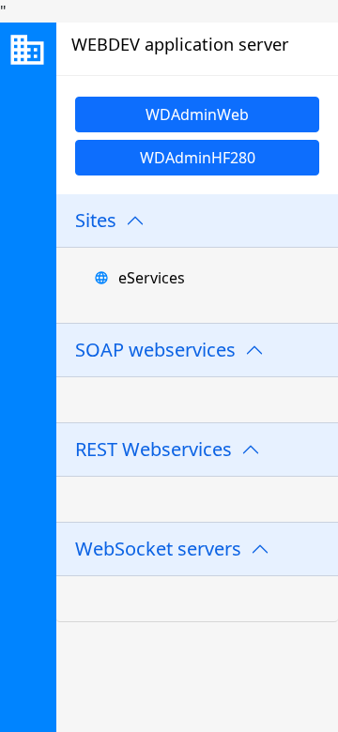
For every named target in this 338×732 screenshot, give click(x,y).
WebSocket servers (158, 548)
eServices (151, 277)
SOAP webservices (155, 349)
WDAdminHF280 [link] (197, 157)
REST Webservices (153, 449)
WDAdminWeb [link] (197, 114)
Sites (95, 220)
